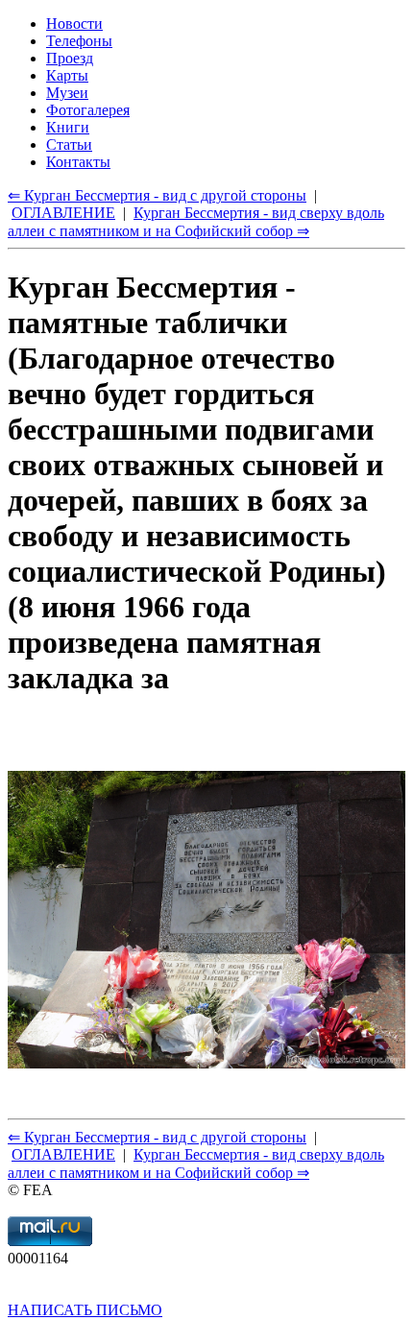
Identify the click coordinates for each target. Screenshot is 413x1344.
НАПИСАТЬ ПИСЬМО (85, 1310)
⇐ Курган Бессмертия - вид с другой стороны (157, 1137)
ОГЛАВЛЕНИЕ (63, 1154)
